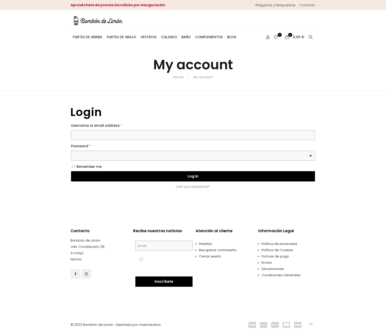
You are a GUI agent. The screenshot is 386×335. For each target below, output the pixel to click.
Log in (193, 176)
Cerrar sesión (210, 256)
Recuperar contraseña (217, 250)
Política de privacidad (279, 243)
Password (81, 146)
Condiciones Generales (281, 275)
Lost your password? (193, 186)
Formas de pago (275, 256)
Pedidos (205, 243)
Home (178, 77)
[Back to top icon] (310, 324)
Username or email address (96, 125)
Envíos (267, 262)
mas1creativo (150, 324)
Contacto (307, 5)
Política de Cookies (277, 250)
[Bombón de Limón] (98, 20)
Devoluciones (273, 268)
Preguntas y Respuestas (276, 5)
